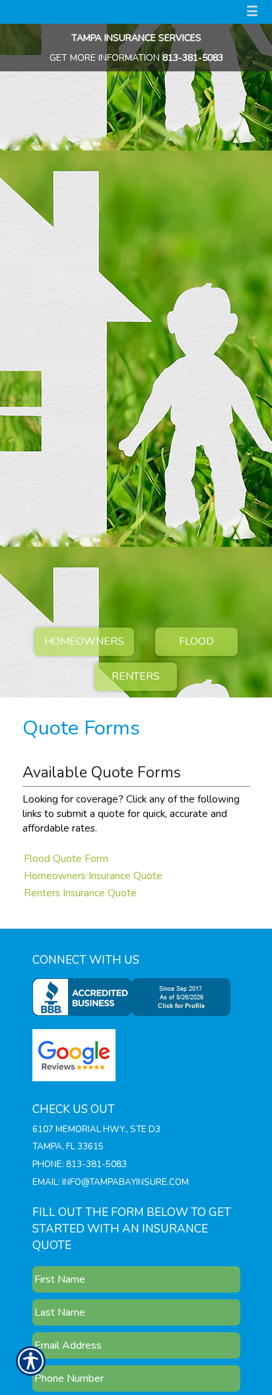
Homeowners (84, 641)
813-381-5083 (192, 58)
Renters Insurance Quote (80, 893)
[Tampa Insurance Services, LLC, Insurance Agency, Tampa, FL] (134, 996)
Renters (136, 676)
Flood (196, 641)
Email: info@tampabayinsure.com (110, 1182)
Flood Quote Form (66, 858)
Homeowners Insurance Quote (93, 875)
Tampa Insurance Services (136, 38)
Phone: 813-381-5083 (79, 1164)
